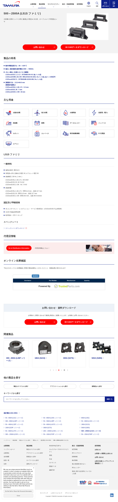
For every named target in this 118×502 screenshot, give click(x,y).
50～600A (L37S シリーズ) (14, 431)
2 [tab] (56, 370)
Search (35, 276)
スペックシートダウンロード (15, 228)
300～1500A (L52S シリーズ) (15, 434)
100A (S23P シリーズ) (12, 427)
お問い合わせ (99, 457)
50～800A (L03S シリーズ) (52, 418)
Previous (50, 370)
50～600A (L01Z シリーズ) (14, 418)
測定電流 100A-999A (11, 413)
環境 (50, 455)
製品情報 (29, 445)
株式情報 (75, 460)
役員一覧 (6, 460)
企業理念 (6, 453)
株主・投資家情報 (78, 445)
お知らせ (98, 449)
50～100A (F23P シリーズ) (52, 434)
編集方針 (52, 470)
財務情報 (75, 456)
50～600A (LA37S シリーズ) (52, 424)
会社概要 (6, 456)
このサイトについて (56, 493)
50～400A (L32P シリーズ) (14, 424)
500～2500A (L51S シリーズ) (91, 431)
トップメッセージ (9, 449)
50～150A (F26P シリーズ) (90, 434)
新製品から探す (31, 456)
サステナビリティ (55, 445)
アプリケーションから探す (34, 453)
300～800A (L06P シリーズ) (14, 421)
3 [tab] (58, 370)
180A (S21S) (85, 424)
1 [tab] (53, 370)
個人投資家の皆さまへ (79, 464)
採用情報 (98, 445)
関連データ (52, 466)
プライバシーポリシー (71, 493)
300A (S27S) (47, 427)
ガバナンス (52, 462)
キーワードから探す (32, 460)
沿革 (5, 464)
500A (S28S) (85, 427)
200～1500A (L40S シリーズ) (53, 431)
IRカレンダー (76, 467)
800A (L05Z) (85, 418)
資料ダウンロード (32, 464)
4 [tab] (61, 370)
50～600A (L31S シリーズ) (90, 421)
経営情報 (75, 449)
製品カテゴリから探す (33, 449)
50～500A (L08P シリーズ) (52, 421)
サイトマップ (44, 493)
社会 (50, 459)
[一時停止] (64, 370)
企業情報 (7, 445)
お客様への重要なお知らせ (103, 453)
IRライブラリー (77, 453)
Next (67, 370)
